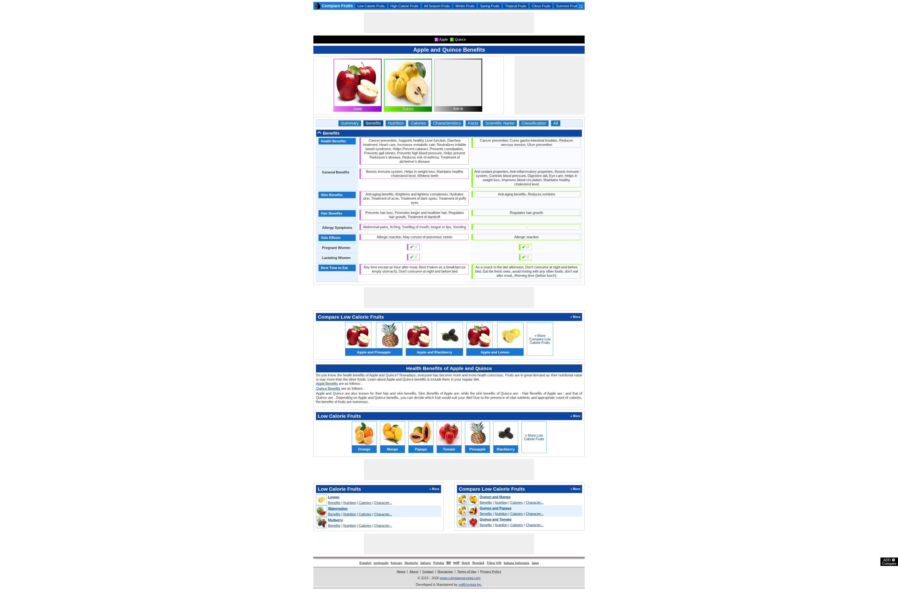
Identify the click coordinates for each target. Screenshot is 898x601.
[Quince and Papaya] (467, 511)
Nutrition (396, 123)
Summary (350, 123)
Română (478, 563)
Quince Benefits (328, 388)
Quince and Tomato (495, 519)
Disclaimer (445, 571)
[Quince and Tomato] (467, 522)
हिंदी (448, 563)
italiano (425, 563)
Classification (533, 123)
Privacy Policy (490, 571)
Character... (383, 503)
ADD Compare (889, 561)
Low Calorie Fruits (371, 6)
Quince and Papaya (495, 508)
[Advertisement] (449, 22)
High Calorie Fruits (404, 6)
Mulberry (335, 520)
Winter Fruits (465, 6)
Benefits (373, 123)
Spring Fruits (490, 6)
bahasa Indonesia (516, 563)
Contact (427, 571)
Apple (357, 109)
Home (401, 571)
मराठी (456, 563)
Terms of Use (466, 571)
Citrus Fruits (541, 6)
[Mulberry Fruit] (321, 523)
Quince (407, 109)
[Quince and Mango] (467, 499)
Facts (473, 123)
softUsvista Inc (470, 585)
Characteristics (447, 123)
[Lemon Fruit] (321, 500)
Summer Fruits (567, 6)
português (381, 563)
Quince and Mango (495, 497)
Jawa (535, 563)
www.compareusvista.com (460, 578)
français (396, 563)
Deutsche (411, 563)
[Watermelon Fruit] (321, 511)
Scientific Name (499, 123)
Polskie (438, 563)
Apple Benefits (327, 383)
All (555, 123)
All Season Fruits (437, 6)
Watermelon (338, 509)
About (413, 571)
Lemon (333, 497)
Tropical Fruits (515, 6)
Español (365, 563)
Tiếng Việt (494, 563)
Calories (418, 123)
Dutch (466, 563)
